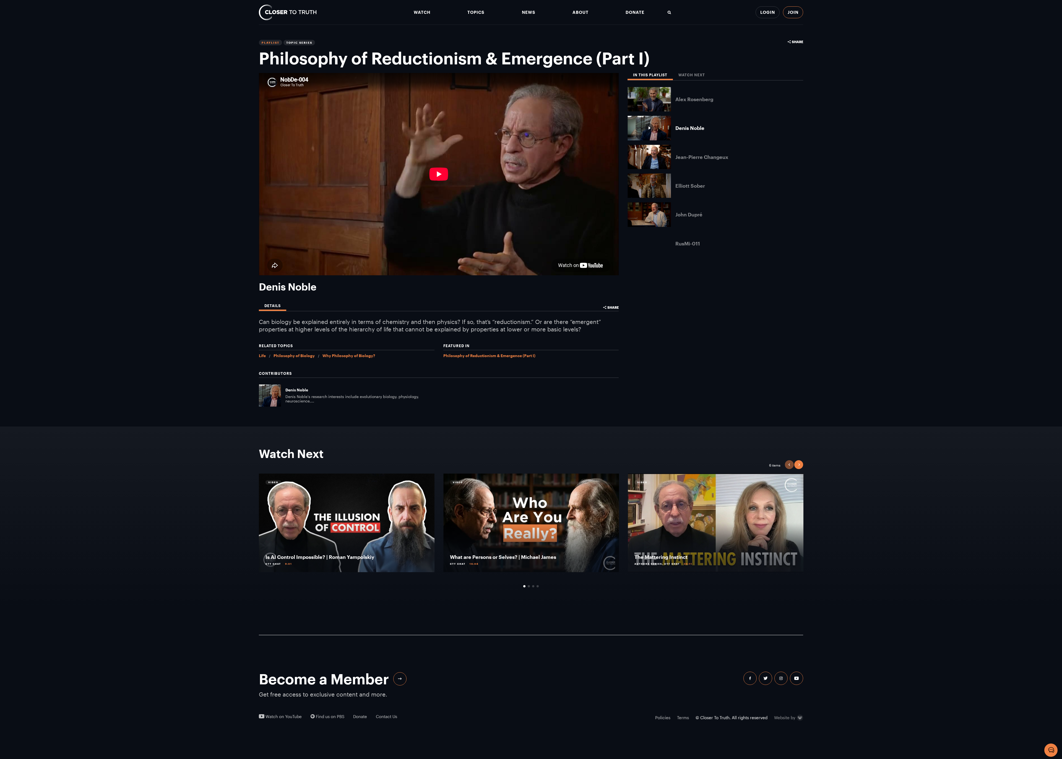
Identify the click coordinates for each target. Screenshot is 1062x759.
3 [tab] (533, 586)
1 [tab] (524, 586)
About (580, 12)
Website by (784, 718)
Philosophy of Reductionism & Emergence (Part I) (489, 355)
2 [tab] (529, 586)
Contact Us (386, 716)
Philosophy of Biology (294, 355)
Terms (683, 717)
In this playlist (650, 75)
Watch (422, 12)
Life (262, 355)
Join (793, 12)
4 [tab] (538, 586)
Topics (476, 12)
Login (767, 12)
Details (272, 306)
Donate (635, 12)
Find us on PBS (329, 716)
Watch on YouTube (283, 716)
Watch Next (691, 75)
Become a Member (324, 679)
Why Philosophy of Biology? (348, 355)
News (528, 12)
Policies (662, 717)
